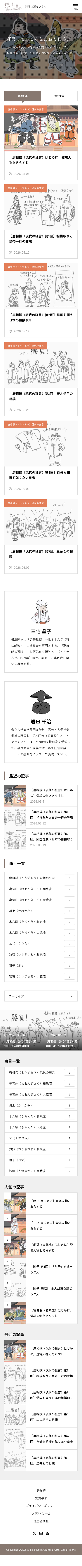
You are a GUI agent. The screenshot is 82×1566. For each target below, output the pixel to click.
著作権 (41, 1490)
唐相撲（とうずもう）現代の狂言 (26, 109)
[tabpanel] (41, 46)
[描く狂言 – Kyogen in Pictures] (13, 6)
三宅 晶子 (41, 631)
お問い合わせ (41, 1513)
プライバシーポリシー (41, 1505)
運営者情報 (41, 1521)
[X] (34, 1533)
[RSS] (47, 1533)
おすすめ (59, 96)
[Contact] (41, 1533)
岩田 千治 (41, 721)
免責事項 (41, 1498)
